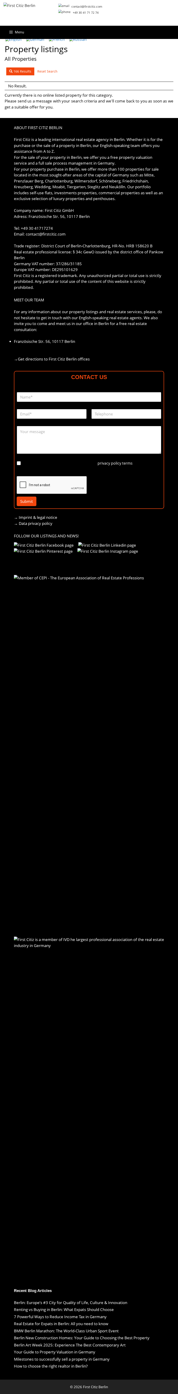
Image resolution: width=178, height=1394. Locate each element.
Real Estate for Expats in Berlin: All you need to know (61, 1323)
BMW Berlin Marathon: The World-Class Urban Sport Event (66, 1330)
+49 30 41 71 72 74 (86, 12)
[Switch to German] (35, 39)
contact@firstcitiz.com (86, 6)
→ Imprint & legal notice (35, 517)
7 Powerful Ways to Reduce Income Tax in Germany (60, 1316)
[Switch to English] (13, 39)
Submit (26, 501)
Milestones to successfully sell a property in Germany (62, 1359)
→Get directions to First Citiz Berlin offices (52, 359)
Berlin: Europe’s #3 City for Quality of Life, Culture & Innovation (70, 1302)
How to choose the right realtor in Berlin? (51, 1366)
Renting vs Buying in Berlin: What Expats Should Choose (64, 1309)
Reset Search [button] (47, 71)
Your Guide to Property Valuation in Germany (54, 1352)
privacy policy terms (115, 463)
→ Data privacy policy (33, 523)
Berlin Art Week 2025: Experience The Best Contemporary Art (70, 1345)
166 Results (22, 71)
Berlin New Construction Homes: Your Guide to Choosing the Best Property (81, 1337)
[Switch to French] (57, 39)
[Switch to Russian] (78, 39)
